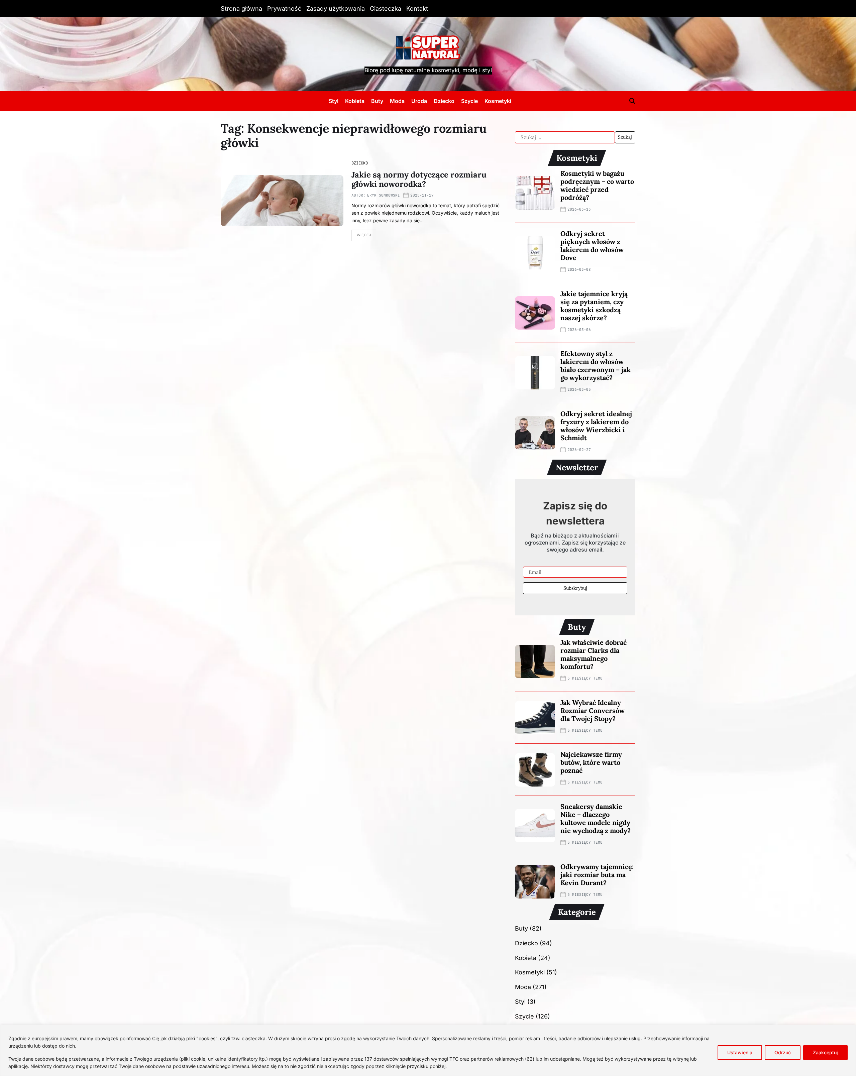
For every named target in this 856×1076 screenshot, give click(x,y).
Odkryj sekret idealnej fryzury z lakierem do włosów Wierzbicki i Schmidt (596, 425)
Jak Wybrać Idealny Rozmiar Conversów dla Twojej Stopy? (592, 710)
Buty (377, 101)
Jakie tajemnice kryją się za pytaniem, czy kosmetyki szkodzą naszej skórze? (594, 305)
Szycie (469, 101)
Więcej (364, 235)
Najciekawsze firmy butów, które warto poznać (591, 762)
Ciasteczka (385, 8)
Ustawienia (739, 1052)
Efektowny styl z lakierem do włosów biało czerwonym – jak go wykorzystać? (595, 365)
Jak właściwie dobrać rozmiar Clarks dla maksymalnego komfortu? (593, 654)
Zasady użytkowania (335, 8)
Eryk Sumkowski (383, 195)
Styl (333, 101)
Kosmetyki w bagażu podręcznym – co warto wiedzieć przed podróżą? (597, 185)
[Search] (632, 101)
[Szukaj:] (565, 137)
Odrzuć (782, 1052)
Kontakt (417, 8)
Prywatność (284, 8)
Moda (397, 101)
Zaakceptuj (825, 1052)
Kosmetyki (498, 101)
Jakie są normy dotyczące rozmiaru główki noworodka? (419, 179)
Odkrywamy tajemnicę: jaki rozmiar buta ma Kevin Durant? (597, 874)
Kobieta (354, 101)
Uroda (419, 101)
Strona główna (241, 8)
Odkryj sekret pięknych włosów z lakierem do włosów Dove (592, 245)
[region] (428, 1050)
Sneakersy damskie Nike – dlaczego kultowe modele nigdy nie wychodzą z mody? (595, 818)
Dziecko (444, 101)
